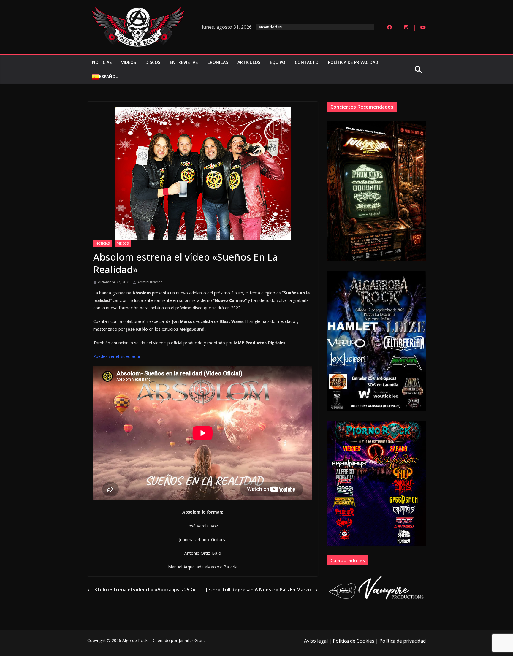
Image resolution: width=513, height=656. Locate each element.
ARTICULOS (249, 62)
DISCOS (152, 62)
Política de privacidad (402, 641)
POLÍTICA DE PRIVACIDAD (353, 62)
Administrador (149, 282)
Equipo (277, 62)
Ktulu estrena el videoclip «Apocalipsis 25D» (144, 589)
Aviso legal (316, 641)
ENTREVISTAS (184, 62)
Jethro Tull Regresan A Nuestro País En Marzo (258, 589)
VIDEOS (128, 62)
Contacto (307, 62)
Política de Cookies (353, 641)
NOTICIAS (102, 62)
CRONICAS (217, 62)
